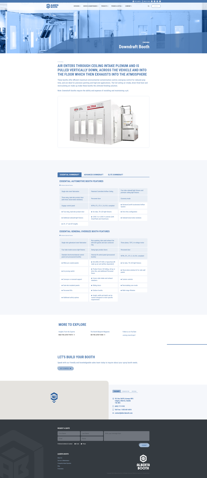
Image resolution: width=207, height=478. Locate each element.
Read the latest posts (66, 335)
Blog (59, 466)
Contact (156, 6)
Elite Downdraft (115, 175)
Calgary (117, 391)
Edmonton (125, 391)
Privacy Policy (146, 473)
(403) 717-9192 (120, 406)
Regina (134, 391)
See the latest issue (97, 335)
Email (77, 444)
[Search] (148, 6)
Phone (84, 444)
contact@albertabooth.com (123, 413)
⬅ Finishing (60, 61)
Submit (144, 445)
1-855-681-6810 (126, 410)
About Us (60, 458)
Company (128, 6)
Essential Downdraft (69, 175)
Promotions (60, 469)
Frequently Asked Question (64, 463)
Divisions (76, 6)
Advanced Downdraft (93, 175)
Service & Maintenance (90, 6)
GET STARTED (64, 368)
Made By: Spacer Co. (137, 473)
